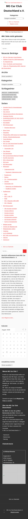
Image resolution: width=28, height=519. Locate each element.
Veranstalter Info (8, 183)
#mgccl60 (4, 92)
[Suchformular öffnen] (26, 29)
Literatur (6, 181)
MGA (5, 194)
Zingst (13, 99)
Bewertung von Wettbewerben (14, 186)
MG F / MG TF (8, 196)
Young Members (7, 139)
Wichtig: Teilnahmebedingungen (11, 137)
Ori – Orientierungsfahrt (10, 179)
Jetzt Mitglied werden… (8, 318)
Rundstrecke (7, 175)
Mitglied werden (14, 24)
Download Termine (8, 116)
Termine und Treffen (8, 145)
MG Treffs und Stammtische (10, 235)
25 (7, 352)
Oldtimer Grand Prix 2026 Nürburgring (13, 59)
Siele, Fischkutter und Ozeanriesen (12, 64)
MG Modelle (6, 122)
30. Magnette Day (8, 61)
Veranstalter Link (8, 148)
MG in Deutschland (8, 160)
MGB (5, 198)
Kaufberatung (6, 191)
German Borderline (7, 97)
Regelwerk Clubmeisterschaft (13, 172)
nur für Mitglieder (7, 233)
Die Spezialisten (7, 153)
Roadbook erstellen (11, 188)
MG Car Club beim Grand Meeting (12, 57)
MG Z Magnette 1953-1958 (11, 201)
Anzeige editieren (9, 211)
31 (17, 337)
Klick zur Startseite (14, 22)
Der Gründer (6, 141)
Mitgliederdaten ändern (9, 229)
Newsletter (6, 132)
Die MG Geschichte (8, 158)
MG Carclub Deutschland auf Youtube (13, 155)
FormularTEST (7, 120)
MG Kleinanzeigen (8, 206)
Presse (15, 97)
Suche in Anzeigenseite (10, 221)
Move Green (6, 130)
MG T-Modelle (8, 203)
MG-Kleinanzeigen (8, 125)
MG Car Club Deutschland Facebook (13, 143)
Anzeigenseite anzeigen (10, 217)
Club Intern (6, 109)
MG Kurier (6, 162)
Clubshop (5, 231)
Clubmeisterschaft (13, 92)
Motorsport (6, 166)
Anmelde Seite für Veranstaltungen (12, 107)
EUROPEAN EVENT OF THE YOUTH (13, 118)
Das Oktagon (6, 151)
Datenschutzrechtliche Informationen (13, 114)
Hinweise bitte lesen (9, 127)
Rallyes (6, 177)
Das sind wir (6, 111)
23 (24, 348)
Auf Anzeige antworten (10, 219)
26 (10, 352)
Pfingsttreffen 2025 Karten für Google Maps (14, 135)
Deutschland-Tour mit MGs (9, 94)
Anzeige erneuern (9, 213)
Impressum (6, 239)
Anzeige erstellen (9, 215)
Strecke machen (6, 99)
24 (3, 352)
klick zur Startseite (8, 246)
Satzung (5, 237)
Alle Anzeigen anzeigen (10, 208)
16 (24, 345)
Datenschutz (6, 437)
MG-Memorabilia (7, 164)
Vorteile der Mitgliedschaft (10, 226)
